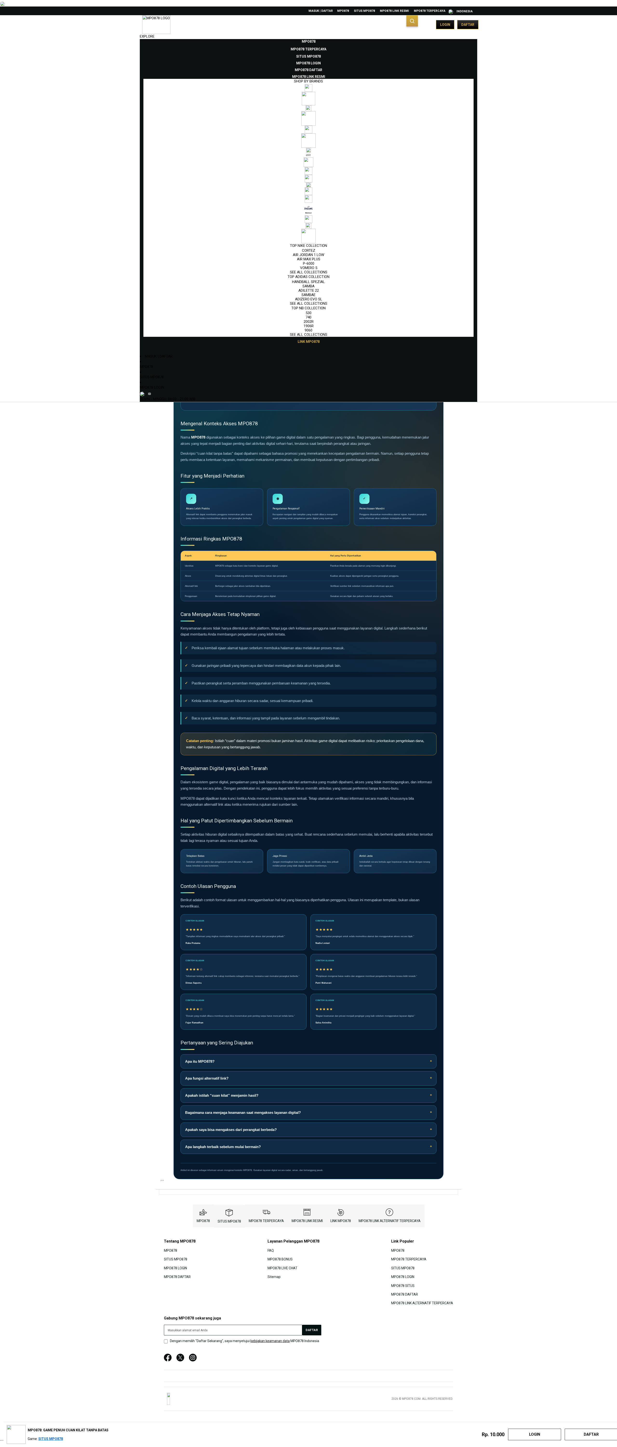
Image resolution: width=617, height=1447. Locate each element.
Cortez (308, 250)
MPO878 (343, 11)
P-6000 (308, 263)
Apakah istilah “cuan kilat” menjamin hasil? (221, 1095)
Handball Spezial (308, 282)
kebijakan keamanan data (270, 1341)
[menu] (308, 191)
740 (308, 317)
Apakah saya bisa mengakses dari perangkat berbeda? (231, 1130)
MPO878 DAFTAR (177, 1277)
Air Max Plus (308, 259)
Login (445, 25)
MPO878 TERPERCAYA (429, 11)
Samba (308, 286)
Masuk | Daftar (320, 11)
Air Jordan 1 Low (308, 255)
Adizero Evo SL (308, 299)
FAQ (271, 1250)
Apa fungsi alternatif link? (206, 1078)
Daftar (467, 25)
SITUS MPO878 (364, 11)
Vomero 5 (308, 268)
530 (308, 313)
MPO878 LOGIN (152, 387)
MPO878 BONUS (280, 1259)
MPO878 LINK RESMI (394, 11)
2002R (309, 321)
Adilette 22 (308, 290)
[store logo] (156, 24)
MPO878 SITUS (403, 1285)
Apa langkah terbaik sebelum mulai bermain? (223, 1147)
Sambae (308, 295)
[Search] (412, 21)
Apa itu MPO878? (200, 1061)
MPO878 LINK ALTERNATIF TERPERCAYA (390, 1221)
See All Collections (308, 272)
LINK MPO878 (340, 1221)
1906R (309, 326)
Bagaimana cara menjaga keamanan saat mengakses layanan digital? (243, 1112)
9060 (308, 330)
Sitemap (274, 1277)
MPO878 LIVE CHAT (282, 1268)
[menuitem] (308, 41)
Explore (147, 36)
